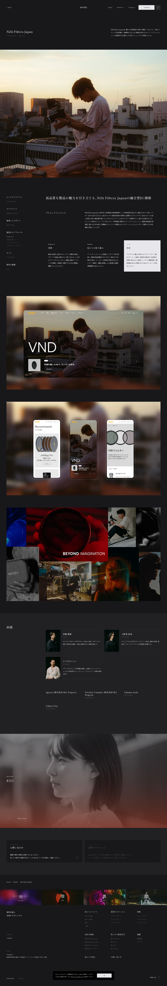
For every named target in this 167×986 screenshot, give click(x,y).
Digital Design (10, 225)
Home (8, 882)
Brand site (22, 36)
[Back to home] (83, 7)
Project (15, 882)
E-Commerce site (11, 36)
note (7, 269)
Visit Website (10, 257)
